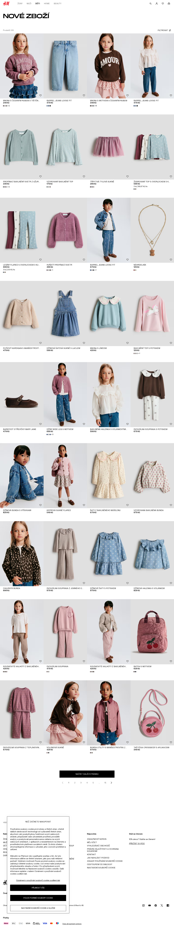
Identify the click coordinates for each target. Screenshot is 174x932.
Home (47, 3)
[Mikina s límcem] (109, 313)
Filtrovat (163, 30)
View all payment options (71, 924)
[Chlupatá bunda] (22, 553)
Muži (29, 3)
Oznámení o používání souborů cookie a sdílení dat (38, 880)
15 (105, 783)
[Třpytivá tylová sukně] (109, 147)
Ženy (20, 3)
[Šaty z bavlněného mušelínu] (109, 475)
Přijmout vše (38, 888)
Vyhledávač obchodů (98, 846)
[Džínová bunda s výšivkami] (22, 475)
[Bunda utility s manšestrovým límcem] (109, 712)
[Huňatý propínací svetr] (65, 230)
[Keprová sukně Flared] (65, 475)
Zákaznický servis (96, 839)
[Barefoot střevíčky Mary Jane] (22, 394)
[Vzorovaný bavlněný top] (65, 147)
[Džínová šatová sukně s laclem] (65, 313)
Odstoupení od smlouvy (99, 864)
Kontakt (91, 854)
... (99, 783)
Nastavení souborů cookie (101, 868)
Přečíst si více (137, 843)
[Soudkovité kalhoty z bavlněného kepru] (22, 631)
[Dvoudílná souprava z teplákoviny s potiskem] (22, 712)
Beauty (57, 3)
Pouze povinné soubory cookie (38, 898)
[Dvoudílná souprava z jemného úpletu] (65, 553)
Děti (37, 3)
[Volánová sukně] (65, 712)
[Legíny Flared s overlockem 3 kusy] (22, 230)
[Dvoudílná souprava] (65, 631)
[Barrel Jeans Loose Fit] (65, 65)
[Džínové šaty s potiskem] (109, 553)
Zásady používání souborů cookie (105, 861)
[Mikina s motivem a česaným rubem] (109, 65)
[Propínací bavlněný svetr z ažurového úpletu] (22, 147)
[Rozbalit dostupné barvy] (49, 105)
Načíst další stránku (87, 774)
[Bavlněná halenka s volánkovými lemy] (109, 394)
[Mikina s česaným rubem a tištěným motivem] (22, 65)
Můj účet (92, 842)
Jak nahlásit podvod (98, 858)
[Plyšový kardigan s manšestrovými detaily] (22, 313)
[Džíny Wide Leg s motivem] (65, 394)
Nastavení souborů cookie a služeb (38, 908)
